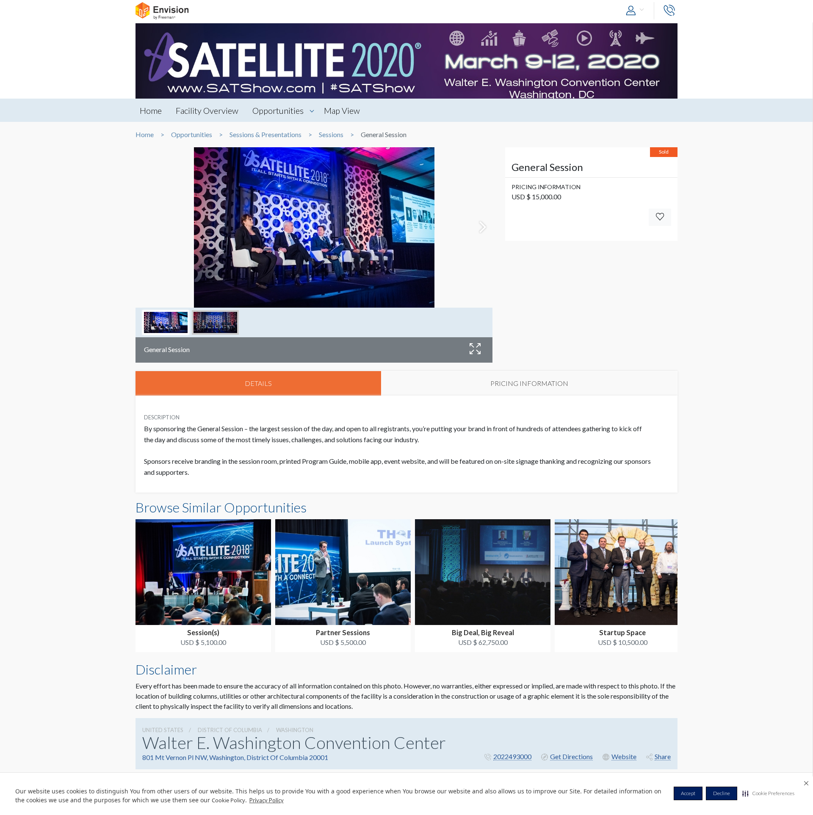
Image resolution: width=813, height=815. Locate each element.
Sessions (331, 134)
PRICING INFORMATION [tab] (529, 383)
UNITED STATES (162, 730)
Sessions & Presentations (265, 134)
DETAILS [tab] (258, 383)
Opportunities (278, 110)
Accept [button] (688, 793)
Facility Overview (207, 110)
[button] (768, 793)
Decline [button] (721, 793)
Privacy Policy (266, 800)
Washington (294, 730)
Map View (342, 110)
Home (151, 110)
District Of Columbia (230, 730)
